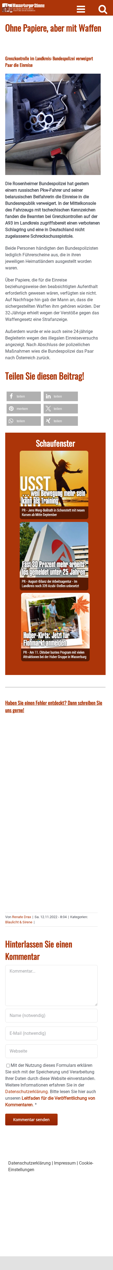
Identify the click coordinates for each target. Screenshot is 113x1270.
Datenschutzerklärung (29, 1163)
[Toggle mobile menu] (81, 9)
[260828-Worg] (54, 453)
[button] (24, 396)
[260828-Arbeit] (54, 525)
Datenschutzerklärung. (27, 1091)
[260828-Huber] (55, 596)
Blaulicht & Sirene (18, 922)
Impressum (65, 1163)
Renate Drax (21, 917)
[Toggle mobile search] (103, 9)
